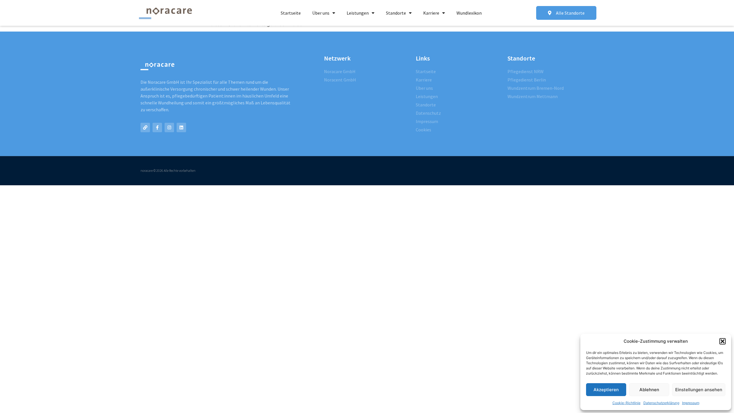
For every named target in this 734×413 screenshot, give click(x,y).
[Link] (145, 127)
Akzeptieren (606, 389)
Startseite (291, 13)
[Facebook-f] (157, 127)
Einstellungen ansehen (698, 389)
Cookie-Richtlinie (626, 403)
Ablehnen (649, 389)
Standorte (396, 13)
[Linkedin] (181, 127)
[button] (722, 341)
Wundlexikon (469, 13)
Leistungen (358, 13)
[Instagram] (169, 127)
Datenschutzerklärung (661, 403)
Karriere (431, 13)
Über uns (320, 13)
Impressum (690, 403)
